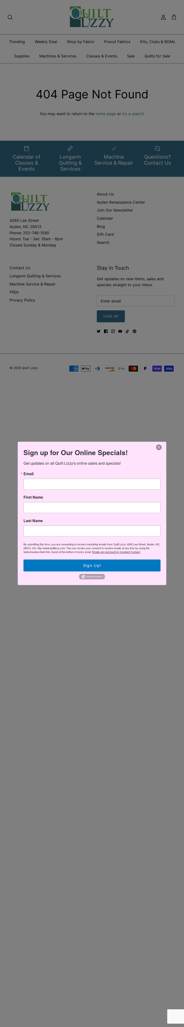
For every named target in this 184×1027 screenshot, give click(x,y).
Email (28, 474)
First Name (33, 497)
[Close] (159, 447)
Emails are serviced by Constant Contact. (116, 552)
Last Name (33, 521)
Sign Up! (92, 565)
